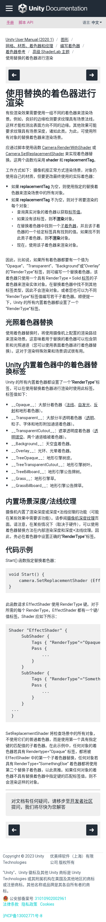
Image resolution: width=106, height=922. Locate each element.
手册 (10, 22)
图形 (65, 39)
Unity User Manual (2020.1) (30, 39)
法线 (70, 404)
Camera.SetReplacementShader (35, 153)
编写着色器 (70, 46)
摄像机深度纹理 (81, 518)
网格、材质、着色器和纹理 (29, 46)
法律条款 (11, 904)
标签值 (74, 212)
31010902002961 (50, 898)
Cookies (47, 904)
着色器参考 (15, 51)
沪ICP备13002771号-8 (22, 916)
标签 (86, 278)
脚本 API (26, 22)
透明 (90, 417)
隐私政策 (29, 904)
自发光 (84, 404)
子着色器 (68, 226)
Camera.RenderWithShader (66, 147)
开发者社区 (81, 801)
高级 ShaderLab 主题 (51, 51)
